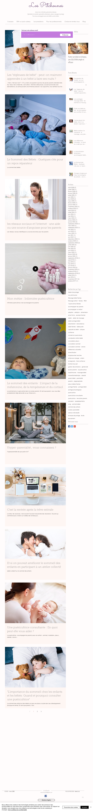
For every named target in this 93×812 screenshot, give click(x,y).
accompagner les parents (75, 306)
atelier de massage (78, 318)
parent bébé (71, 378)
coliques (82, 329)
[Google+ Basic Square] (75, 426)
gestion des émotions (74, 367)
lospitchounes (72, 372)
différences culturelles (74, 349)
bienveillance (80, 324)
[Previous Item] (71, 48)
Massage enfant (73, 301)
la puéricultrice (82, 370)
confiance (71, 332)
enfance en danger (73, 358)
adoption (70, 312)
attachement (71, 324)
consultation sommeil (74, 344)
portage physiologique (74, 390)
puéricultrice (71, 398)
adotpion (77, 312)
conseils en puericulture (75, 335)
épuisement (71, 418)
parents (70, 381)
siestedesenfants (80, 401)
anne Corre (71, 315)
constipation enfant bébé (75, 338)
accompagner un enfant (75, 309)
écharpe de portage (74, 415)
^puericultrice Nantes (74, 304)
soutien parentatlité (73, 410)
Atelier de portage (73, 292)
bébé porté (80, 326)
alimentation (84, 312)
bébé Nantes (72, 326)
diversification (72, 352)
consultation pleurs (73, 341)
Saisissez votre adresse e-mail (30, 30)
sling (69, 404)
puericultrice (71, 392)
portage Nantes (72, 387)
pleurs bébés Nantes (74, 384)
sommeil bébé (76, 404)
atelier (70, 318)
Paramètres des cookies (71, 807)
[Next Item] (85, 48)
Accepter (84, 807)
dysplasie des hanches (75, 355)
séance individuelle (73, 413)
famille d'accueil (73, 364)
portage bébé (82, 387)
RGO (85, 301)
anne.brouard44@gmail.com (46, 792)
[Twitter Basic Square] (72, 426)
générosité (85, 367)
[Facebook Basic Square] (69, 426)
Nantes (81, 301)
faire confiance (80, 361)
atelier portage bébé (74, 321)
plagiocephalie (78, 381)
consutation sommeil (74, 347)
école (82, 415)
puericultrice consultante (75, 395)
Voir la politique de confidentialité (17, 810)
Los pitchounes (72, 295)
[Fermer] (91, 807)
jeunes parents (72, 370)
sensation (71, 401)
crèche (83, 347)
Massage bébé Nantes (74, 298)
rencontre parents (82, 398)
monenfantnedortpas (74, 375)
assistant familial (80, 315)
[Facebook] (46, 796)
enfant (82, 358)
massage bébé (81, 372)
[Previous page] (29, 711)
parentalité (80, 378)
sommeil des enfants (74, 407)
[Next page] (41, 711)
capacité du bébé (73, 329)
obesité (83, 375)
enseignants (71, 361)
